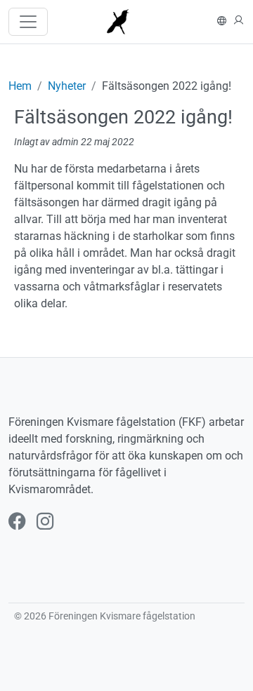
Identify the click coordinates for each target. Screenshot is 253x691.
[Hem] (124, 21)
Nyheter (67, 86)
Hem (20, 86)
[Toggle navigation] (28, 22)
